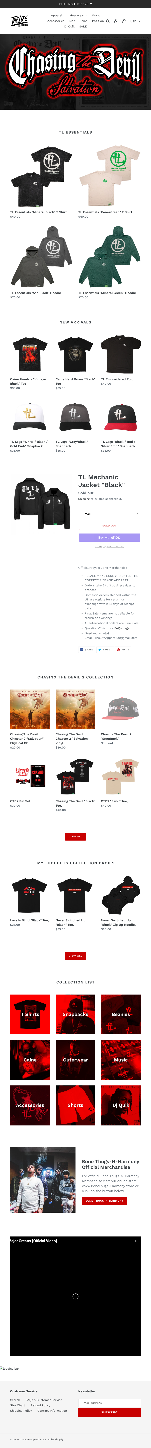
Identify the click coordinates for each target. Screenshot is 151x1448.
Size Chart (17, 1405)
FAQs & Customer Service (44, 1400)
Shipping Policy (21, 1410)
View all (75, 836)
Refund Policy (40, 1405)
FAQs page (121, 628)
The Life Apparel (29, 1439)
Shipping (84, 498)
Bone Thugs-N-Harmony (104, 1200)
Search (15, 1400)
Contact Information (52, 1410)
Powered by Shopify (51, 1439)
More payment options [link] (109, 546)
